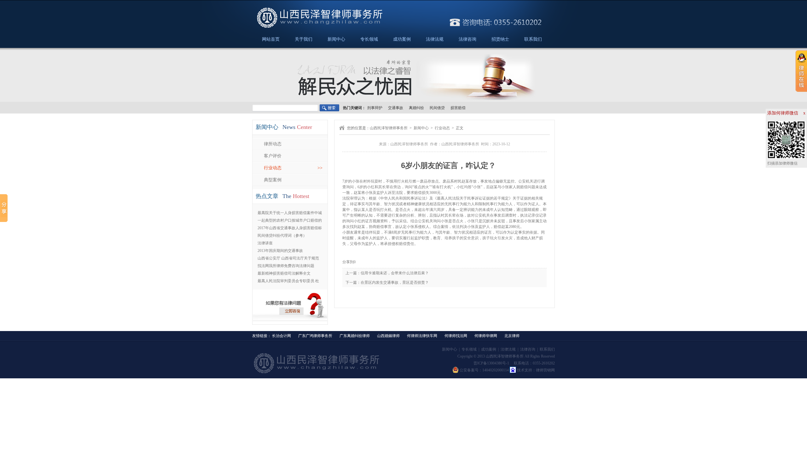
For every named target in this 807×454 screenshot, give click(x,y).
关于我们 (303, 39)
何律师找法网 (455, 336)
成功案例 (402, 39)
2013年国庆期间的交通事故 (280, 250)
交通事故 (395, 108)
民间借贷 (437, 108)
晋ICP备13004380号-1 (491, 363)
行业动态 (442, 128)
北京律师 (512, 336)
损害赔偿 (458, 108)
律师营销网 (545, 370)
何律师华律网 (485, 336)
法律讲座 (265, 243)
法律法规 (435, 39)
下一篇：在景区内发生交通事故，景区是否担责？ (387, 282)
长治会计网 (281, 336)
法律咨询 (467, 39)
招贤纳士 (500, 39)
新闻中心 (336, 39)
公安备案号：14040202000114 (484, 370)
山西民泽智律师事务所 (389, 128)
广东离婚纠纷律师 (355, 336)
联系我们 (533, 39)
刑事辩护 (374, 108)
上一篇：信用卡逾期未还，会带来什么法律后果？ (387, 273)
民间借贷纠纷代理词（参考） (282, 235)
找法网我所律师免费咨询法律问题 (286, 266)
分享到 (348, 262)
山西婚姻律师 (388, 336)
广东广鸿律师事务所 (315, 336)
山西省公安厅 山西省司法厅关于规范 (288, 258)
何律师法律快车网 (422, 336)
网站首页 (271, 39)
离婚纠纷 (416, 108)
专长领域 (369, 39)
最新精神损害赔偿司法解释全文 (284, 273)
